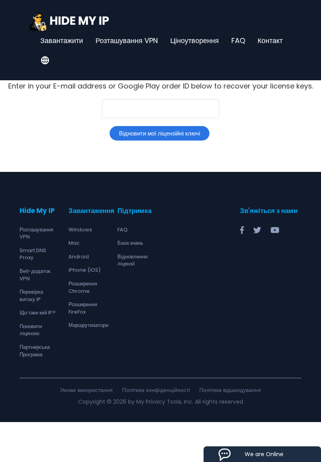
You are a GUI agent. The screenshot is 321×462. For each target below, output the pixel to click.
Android (79, 256)
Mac (74, 243)
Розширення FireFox (83, 308)
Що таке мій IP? (38, 312)
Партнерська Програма (35, 350)
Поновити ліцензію (31, 330)
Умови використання (86, 390)
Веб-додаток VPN (35, 274)
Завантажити (61, 41)
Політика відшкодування (230, 390)
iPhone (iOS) (85, 270)
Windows (80, 229)
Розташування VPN (127, 41)
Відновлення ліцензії (132, 260)
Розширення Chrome (83, 287)
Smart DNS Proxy (33, 254)
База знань (130, 243)
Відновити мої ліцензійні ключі (159, 133)
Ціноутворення (194, 41)
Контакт (270, 41)
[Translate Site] (45, 61)
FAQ (238, 41)
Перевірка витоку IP (31, 295)
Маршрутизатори (88, 325)
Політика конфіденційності (156, 390)
